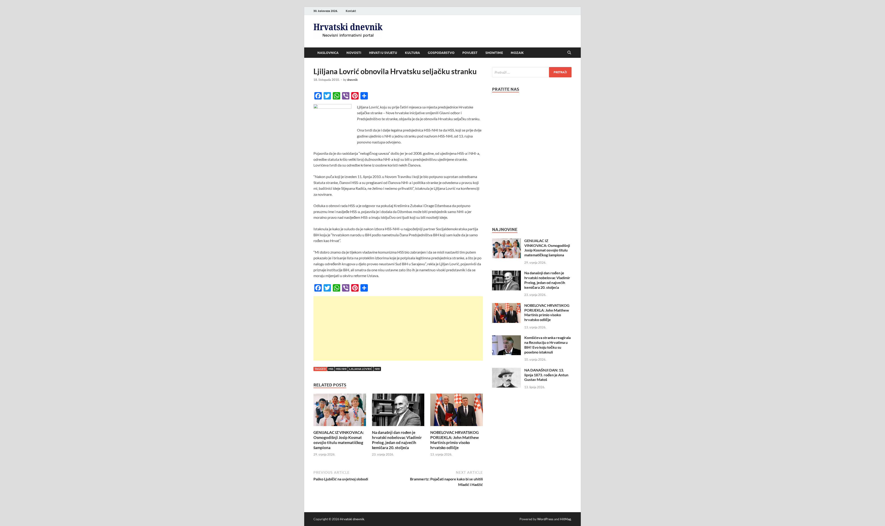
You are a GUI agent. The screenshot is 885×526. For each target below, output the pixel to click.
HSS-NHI (341, 369)
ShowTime (494, 53)
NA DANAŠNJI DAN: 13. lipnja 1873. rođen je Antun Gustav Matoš (546, 375)
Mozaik (517, 53)
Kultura (412, 53)
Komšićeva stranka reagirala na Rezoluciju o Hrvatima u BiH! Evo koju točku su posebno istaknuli (547, 344)
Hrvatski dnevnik (352, 519)
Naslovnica (328, 53)
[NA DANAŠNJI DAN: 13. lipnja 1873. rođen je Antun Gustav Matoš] (506, 370)
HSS (330, 369)
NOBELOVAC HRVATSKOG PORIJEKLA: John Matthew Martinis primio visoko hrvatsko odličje (454, 440)
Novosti (353, 53)
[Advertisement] (398, 328)
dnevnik (352, 80)
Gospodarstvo (441, 53)
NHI (377, 369)
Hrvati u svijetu (383, 53)
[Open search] (569, 52)
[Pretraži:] (532, 72)
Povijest (470, 53)
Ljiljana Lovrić (360, 369)
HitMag (565, 519)
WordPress (545, 519)
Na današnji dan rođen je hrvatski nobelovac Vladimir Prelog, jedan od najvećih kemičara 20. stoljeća (397, 440)
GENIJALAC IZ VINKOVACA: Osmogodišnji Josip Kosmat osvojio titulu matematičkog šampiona (338, 440)
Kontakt (351, 11)
